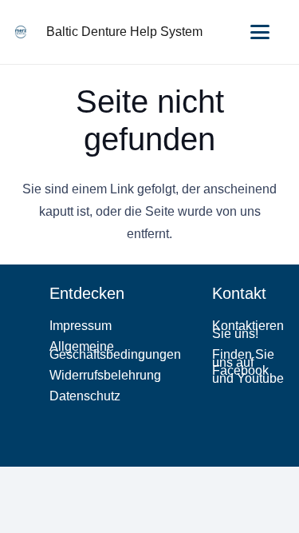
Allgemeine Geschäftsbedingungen (115, 350)
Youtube (260, 378)
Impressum (80, 325)
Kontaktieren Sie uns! (248, 329)
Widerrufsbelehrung (105, 375)
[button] (260, 32)
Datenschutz (84, 396)
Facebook (240, 370)
